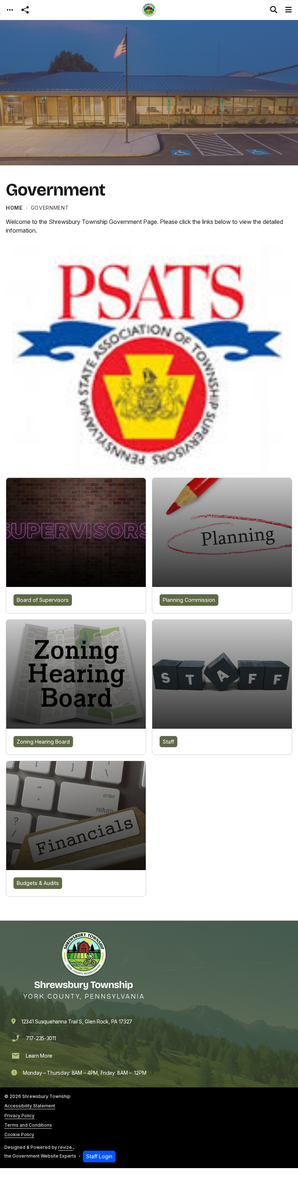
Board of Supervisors (43, 600)
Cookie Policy (19, 1134)
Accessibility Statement (29, 1106)
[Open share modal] (25, 10)
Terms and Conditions (28, 1125)
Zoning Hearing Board (43, 742)
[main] (149, 594)
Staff (168, 742)
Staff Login (99, 1156)
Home (14, 208)
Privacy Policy (19, 1115)
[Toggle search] (274, 10)
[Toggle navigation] (10, 10)
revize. (65, 1147)
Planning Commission (189, 600)
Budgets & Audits (38, 883)
